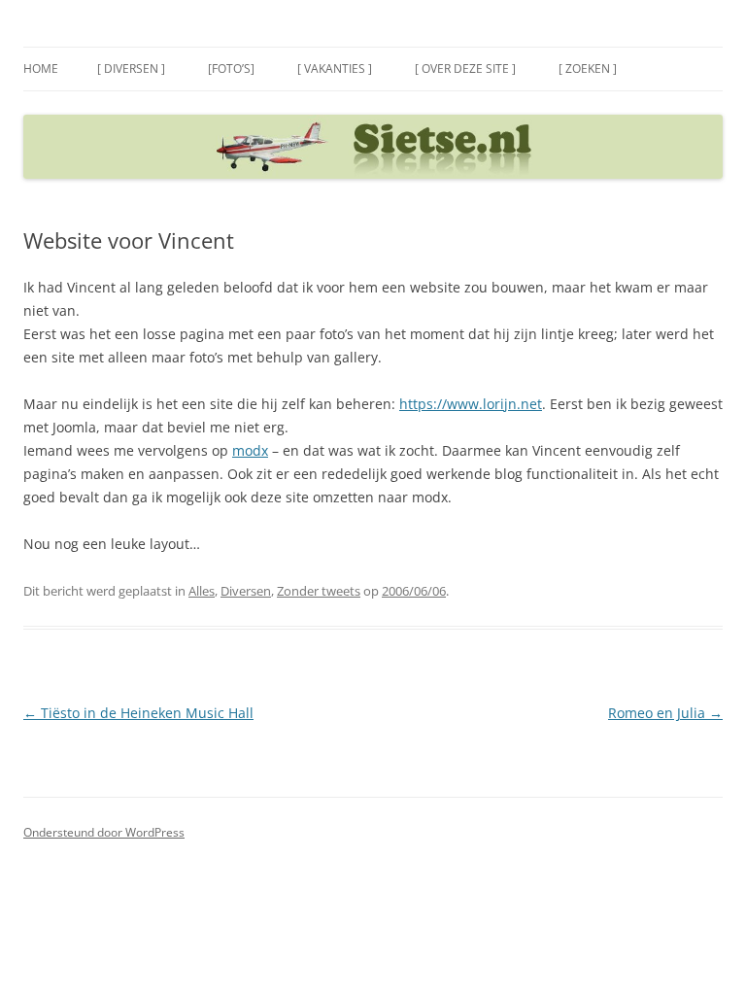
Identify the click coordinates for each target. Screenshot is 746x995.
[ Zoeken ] (588, 68)
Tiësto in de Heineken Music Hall (138, 712)
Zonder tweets (318, 591)
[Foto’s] (231, 68)
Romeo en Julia (665, 712)
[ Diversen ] (131, 68)
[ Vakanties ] (334, 68)
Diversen (245, 591)
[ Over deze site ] (465, 68)
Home (40, 68)
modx (250, 450)
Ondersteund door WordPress (104, 832)
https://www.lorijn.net (470, 404)
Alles (201, 591)
